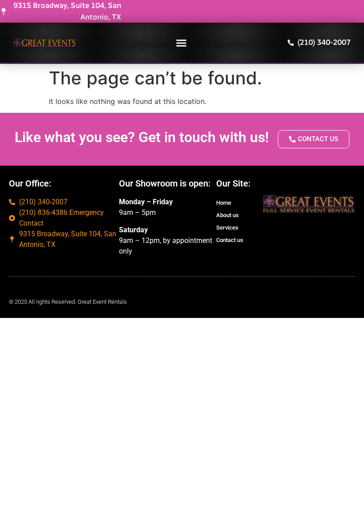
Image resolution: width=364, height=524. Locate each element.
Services (227, 227)
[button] (181, 42)
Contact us (229, 240)
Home (223, 202)
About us (227, 215)
